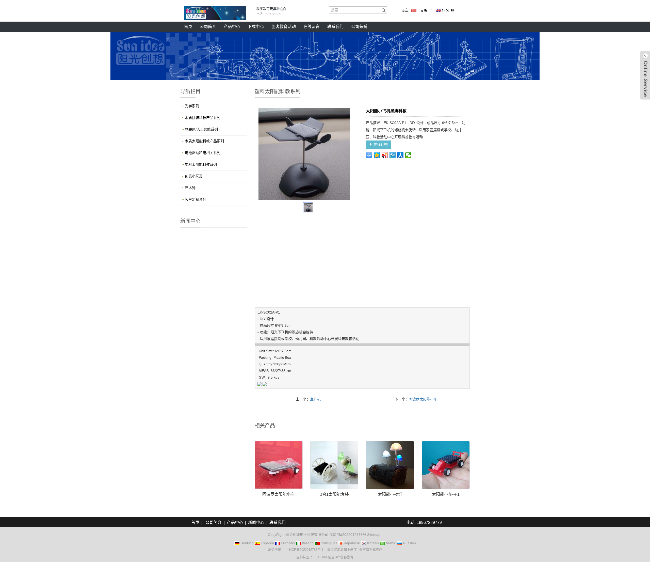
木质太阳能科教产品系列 (204, 141)
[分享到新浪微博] (385, 155)
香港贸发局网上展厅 (342, 550)
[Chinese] (419, 10)
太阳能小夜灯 (390, 494)
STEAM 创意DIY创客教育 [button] (334, 557)
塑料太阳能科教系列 (201, 164)
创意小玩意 (194, 176)
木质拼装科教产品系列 (202, 118)
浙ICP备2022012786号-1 (305, 550)
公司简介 (208, 26)
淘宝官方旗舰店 (370, 550)
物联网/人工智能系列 (201, 129)
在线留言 (311, 26)
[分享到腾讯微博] (392, 155)
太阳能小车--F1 (446, 494)
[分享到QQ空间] (377, 155)
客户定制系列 (195, 199)
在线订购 (380, 145)
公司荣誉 (359, 26)
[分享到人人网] (400, 155)
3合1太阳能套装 (334, 494)
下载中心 (256, 26)
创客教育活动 (283, 26)
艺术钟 (190, 188)
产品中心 (232, 26)
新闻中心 (256, 522)
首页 (188, 26)
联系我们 (335, 26)
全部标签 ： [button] (305, 557)
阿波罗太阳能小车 (423, 399)
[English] (445, 10)
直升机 (315, 399)
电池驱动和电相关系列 (202, 153)
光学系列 (192, 106)
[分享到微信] (408, 155)
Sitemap (373, 535)
